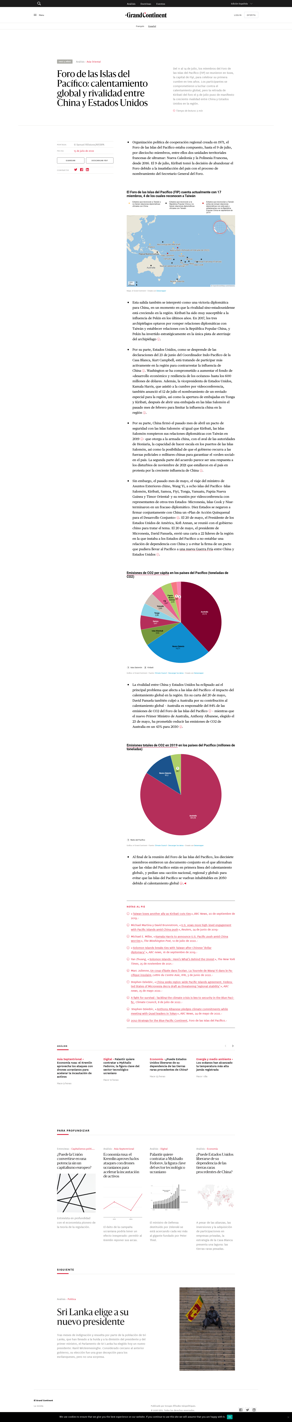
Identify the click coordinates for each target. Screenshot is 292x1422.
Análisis (131, 3)
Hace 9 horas (64, 1083)
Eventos (160, 3)
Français (140, 26)
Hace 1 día (201, 1076)
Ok (229, 1417)
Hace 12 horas (110, 1080)
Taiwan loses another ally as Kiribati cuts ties (162, 913)
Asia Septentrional (124, 1149)
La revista (38, 1405)
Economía (212, 1149)
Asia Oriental (94, 61)
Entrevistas (63, 1149)
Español (152, 26)
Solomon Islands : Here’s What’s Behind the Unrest (181, 959)
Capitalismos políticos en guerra (89, 1149)
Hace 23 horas (157, 1076)
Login (238, 15)
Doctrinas (146, 3)
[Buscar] (56, 3)
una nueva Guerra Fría (196, 549)
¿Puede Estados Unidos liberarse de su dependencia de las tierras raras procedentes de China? (214, 1163)
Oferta (251, 15)
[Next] (233, 1046)
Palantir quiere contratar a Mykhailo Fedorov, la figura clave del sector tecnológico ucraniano (168, 1163)
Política (72, 1299)
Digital (164, 1149)
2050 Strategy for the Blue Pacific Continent (159, 1020)
